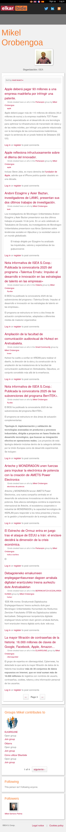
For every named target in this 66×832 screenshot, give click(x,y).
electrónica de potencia (15, 486)
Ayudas (10, 291)
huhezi (9, 597)
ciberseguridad (12, 657)
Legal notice (38, 825)
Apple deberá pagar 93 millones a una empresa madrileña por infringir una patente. (30, 93)
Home (6, 20)
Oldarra (38, 285)
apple (9, 108)
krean (9, 353)
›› (42, 696)
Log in (8, 144)
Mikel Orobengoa (40, 206)
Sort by (9, 80)
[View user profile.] (43, 57)
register (17, 144)
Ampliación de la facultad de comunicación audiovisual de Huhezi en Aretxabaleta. (31, 338)
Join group (10, 739)
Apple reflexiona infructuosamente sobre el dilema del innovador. (32, 154)
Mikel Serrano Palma (13, 813)
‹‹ (26, 696)
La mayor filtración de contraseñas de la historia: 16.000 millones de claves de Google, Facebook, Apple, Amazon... (32, 642)
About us (17, 20)
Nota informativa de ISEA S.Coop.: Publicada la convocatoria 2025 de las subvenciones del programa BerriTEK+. (31, 391)
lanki (8, 209)
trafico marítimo (13, 554)
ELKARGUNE (41, 650)
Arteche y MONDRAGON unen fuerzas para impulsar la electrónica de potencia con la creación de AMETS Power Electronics (32, 472)
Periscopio (39, 102)
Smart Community (42, 347)
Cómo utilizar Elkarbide (16, 755)
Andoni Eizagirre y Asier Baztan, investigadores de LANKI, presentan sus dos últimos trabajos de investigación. (32, 197)
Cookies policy (56, 825)
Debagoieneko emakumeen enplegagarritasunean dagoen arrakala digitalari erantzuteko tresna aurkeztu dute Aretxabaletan (31, 580)
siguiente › (39, 769)
